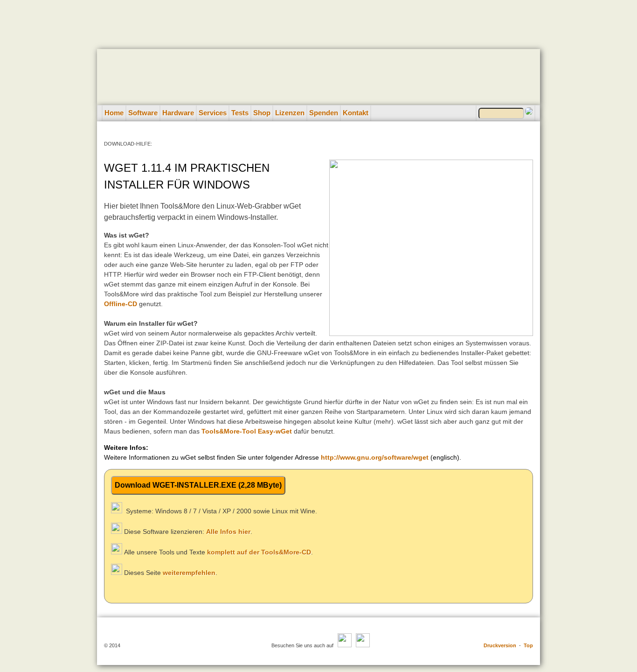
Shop (261, 113)
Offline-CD (120, 304)
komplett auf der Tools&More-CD (259, 552)
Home (114, 113)
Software (143, 113)
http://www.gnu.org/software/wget (375, 457)
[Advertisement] (318, 21)
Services (213, 113)
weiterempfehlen (189, 572)
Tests (240, 113)
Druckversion (500, 645)
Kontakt (355, 113)
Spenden (323, 113)
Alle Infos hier (228, 531)
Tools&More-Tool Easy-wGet (246, 431)
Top (528, 645)
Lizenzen (290, 113)
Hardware (178, 113)
